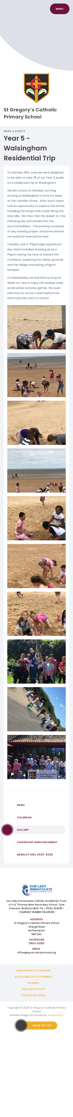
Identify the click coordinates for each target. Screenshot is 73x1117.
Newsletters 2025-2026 (35, 854)
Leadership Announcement (37, 842)
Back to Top (42, 1025)
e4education (55, 1015)
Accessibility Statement (33, 977)
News (21, 805)
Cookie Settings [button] (33, 995)
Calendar (24, 817)
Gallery (23, 830)
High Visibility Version (33, 970)
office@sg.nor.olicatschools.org (36, 952)
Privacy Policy (33, 989)
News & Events (15, 131)
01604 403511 (36, 943)
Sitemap (33, 983)
